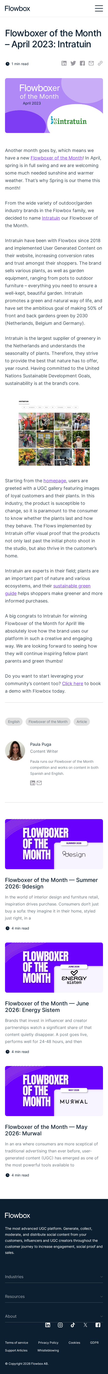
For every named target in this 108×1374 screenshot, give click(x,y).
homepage (54, 480)
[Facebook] (82, 63)
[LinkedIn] (64, 63)
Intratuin (51, 218)
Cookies (74, 1342)
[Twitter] (73, 63)
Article (82, 721)
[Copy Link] (100, 63)
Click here (72, 683)
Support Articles (16, 1350)
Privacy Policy (48, 1342)
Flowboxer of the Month (57, 158)
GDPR (94, 1342)
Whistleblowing (48, 1350)
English (14, 721)
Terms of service (16, 1342)
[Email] (91, 63)
